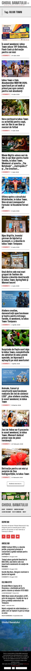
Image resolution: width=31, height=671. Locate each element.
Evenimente (6, 55)
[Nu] (29, 661)
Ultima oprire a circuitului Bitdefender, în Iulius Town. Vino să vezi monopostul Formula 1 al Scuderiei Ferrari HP (15, 202)
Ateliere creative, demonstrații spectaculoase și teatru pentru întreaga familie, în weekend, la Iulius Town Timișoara (15, 316)
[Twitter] (13, 536)
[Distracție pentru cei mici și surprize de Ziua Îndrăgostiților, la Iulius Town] (15, 457)
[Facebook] (4, 536)
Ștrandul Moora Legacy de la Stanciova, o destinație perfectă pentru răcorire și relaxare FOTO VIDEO (15, 588)
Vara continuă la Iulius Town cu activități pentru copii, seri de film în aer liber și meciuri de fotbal (15, 123)
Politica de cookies (21, 668)
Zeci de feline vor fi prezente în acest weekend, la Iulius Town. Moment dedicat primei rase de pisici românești (15, 435)
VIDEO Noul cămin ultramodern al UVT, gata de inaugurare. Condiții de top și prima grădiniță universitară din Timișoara (15, 599)
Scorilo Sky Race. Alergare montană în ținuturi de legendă (15, 573)
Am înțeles (7, 668)
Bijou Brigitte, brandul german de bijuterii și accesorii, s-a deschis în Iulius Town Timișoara (13, 239)
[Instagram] (8, 536)
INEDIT (3, 605)
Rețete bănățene (7, 615)
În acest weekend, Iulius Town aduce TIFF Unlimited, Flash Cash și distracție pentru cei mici (14, 48)
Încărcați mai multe (15, 483)
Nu (13, 668)
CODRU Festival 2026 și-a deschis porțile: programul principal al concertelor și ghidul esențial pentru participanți (14, 550)
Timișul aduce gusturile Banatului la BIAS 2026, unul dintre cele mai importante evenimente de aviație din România (15, 563)
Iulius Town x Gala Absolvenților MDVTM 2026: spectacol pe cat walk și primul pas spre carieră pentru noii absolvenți (14, 85)
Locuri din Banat (7, 593)
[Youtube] (18, 536)
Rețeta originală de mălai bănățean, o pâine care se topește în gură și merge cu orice (15, 610)
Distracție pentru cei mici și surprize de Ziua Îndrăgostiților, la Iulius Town (15, 471)
